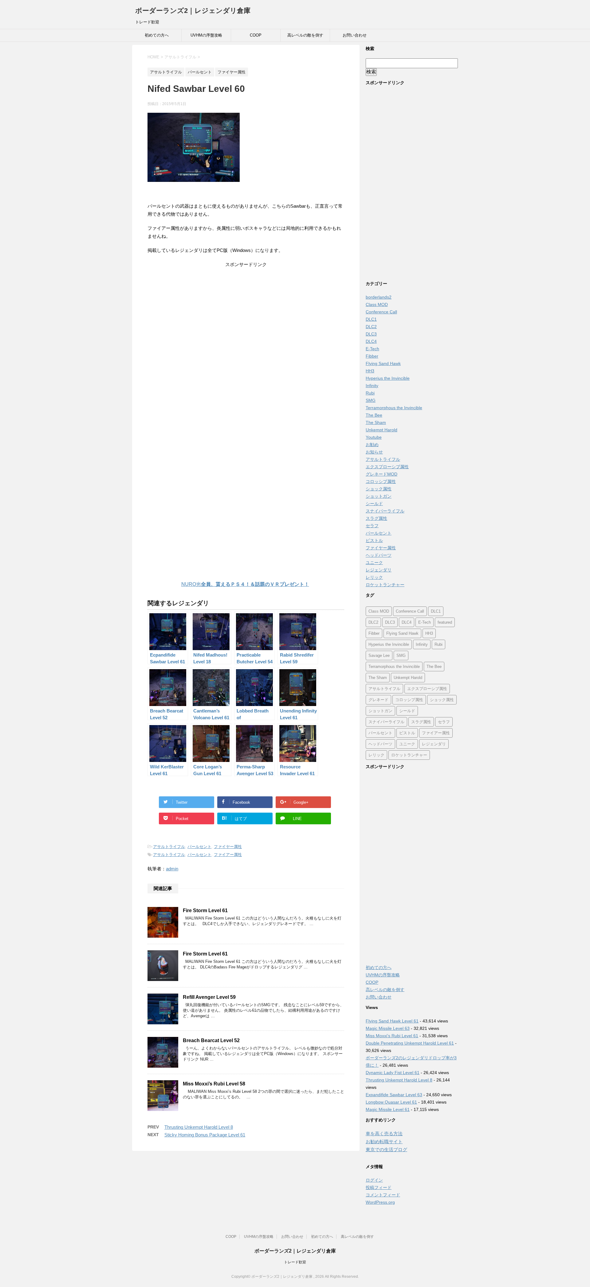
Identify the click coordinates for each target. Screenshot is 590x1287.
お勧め (372, 444)
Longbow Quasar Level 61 (391, 1102)
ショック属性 (378, 488)
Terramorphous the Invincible (394, 407)
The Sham (376, 422)
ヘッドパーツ (378, 555)
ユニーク (374, 562)
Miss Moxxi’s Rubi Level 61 (392, 1035)
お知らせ (374, 451)
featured (445, 622)
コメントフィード (383, 1194)
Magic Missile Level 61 (388, 1109)
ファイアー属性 (228, 854)
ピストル (374, 540)
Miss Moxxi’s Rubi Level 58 (214, 1083)
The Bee (374, 415)
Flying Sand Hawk (383, 363)
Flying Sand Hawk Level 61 (392, 1020)
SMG (371, 400)
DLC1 (371, 319)
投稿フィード (378, 1187)
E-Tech (372, 348)
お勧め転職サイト (384, 1141)
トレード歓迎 (295, 1262)
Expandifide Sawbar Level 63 (394, 1094)
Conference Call (381, 311)
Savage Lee (379, 655)
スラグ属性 (376, 518)
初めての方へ (157, 35)
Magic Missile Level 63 (388, 1028)
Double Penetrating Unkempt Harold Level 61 (410, 1043)
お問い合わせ (355, 35)
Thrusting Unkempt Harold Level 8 (198, 1127)
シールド (374, 503)
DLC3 (371, 334)
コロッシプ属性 (381, 481)
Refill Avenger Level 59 (209, 997)
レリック (374, 577)
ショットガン (378, 496)
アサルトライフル (169, 846)
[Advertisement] (246, 318)
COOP (256, 35)
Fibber (372, 356)
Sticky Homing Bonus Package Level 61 (204, 1134)
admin (172, 868)
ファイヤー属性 (228, 846)
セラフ (372, 525)
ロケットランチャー (385, 584)
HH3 (370, 370)
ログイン (374, 1180)
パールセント (199, 846)
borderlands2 (378, 297)
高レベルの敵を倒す (305, 35)
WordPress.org (380, 1202)
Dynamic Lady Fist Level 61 (392, 1072)
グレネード (378, 699)
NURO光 (245, 584)
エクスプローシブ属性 (387, 466)
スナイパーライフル (385, 510)
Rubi (370, 392)
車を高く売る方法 (384, 1133)
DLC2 (371, 326)
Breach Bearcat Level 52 (211, 1040)
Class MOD (377, 304)
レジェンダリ (378, 569)
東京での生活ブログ (386, 1149)
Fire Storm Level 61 (205, 910)
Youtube (374, 437)
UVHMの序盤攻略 (206, 35)
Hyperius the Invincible (388, 378)
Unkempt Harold (381, 429)
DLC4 (371, 341)
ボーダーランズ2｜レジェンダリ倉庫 (192, 10)
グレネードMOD (381, 474)
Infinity (372, 385)
